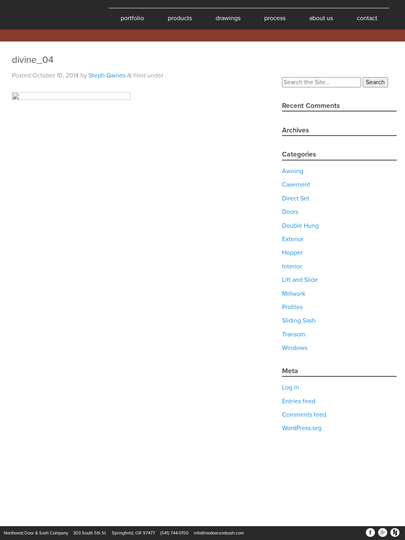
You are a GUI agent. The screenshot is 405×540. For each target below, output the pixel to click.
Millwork (293, 294)
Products (180, 18)
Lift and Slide (300, 280)
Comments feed (304, 415)
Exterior (292, 239)
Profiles (292, 307)
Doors (290, 212)
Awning (292, 171)
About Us (321, 18)
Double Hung (300, 226)
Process (275, 18)
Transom (293, 334)
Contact (367, 18)
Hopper (292, 253)
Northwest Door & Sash (31, 15)
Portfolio (132, 18)
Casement (296, 185)
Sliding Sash (299, 321)
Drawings (228, 18)
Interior (292, 266)
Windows (294, 348)
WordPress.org (302, 428)
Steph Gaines (107, 75)
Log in (290, 387)
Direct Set (295, 198)
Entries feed (298, 401)
